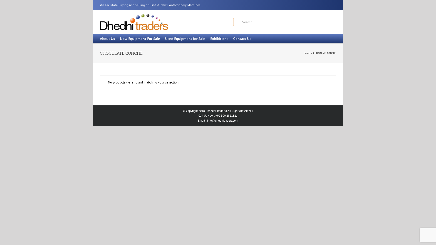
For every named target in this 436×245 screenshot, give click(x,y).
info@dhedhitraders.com (222, 120)
